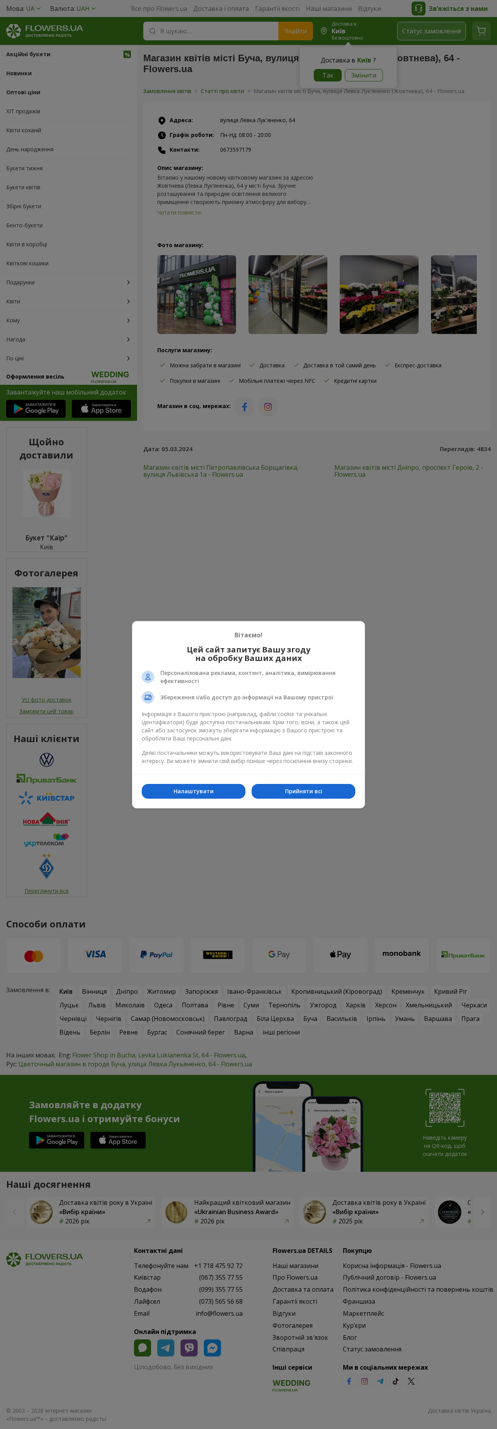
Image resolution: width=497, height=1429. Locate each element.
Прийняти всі (303, 791)
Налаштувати (194, 791)
